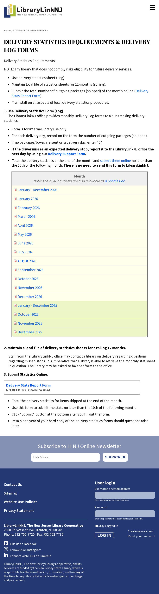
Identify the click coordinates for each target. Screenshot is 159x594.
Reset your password (141, 536)
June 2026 (25, 243)
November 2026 (29, 287)
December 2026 (29, 296)
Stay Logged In (108, 526)
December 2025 (29, 332)
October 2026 (27, 278)
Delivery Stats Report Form (28, 385)
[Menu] (152, 8)
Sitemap (10, 493)
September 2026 (30, 269)
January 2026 (27, 198)
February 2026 (28, 207)
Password (101, 507)
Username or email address (112, 489)
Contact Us (13, 484)
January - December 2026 (37, 189)
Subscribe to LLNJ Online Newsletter (79, 446)
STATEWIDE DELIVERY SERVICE (29, 30)
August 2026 (26, 261)
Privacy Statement (19, 510)
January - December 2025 (37, 305)
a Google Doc (115, 181)
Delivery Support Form (66, 153)
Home (7, 30)
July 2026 (24, 252)
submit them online (115, 160)
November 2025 (29, 323)
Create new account (141, 531)
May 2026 (24, 234)
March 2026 (26, 216)
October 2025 (27, 314)
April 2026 (25, 225)
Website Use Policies (20, 501)
